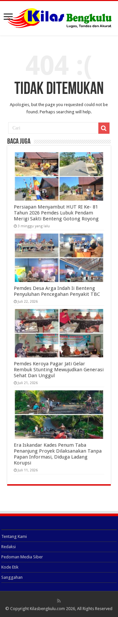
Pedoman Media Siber (22, 556)
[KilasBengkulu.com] (59, 17)
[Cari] (103, 128)
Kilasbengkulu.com (47, 608)
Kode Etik (9, 567)
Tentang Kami (14, 536)
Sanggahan (12, 577)
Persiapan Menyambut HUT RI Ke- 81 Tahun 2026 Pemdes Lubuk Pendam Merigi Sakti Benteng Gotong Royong (56, 213)
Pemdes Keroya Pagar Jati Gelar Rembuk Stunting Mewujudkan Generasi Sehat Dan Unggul (59, 370)
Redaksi (8, 546)
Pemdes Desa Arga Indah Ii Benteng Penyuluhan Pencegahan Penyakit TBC (57, 291)
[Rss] (58, 601)
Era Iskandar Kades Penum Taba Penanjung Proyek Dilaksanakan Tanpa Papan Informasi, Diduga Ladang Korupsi (58, 454)
